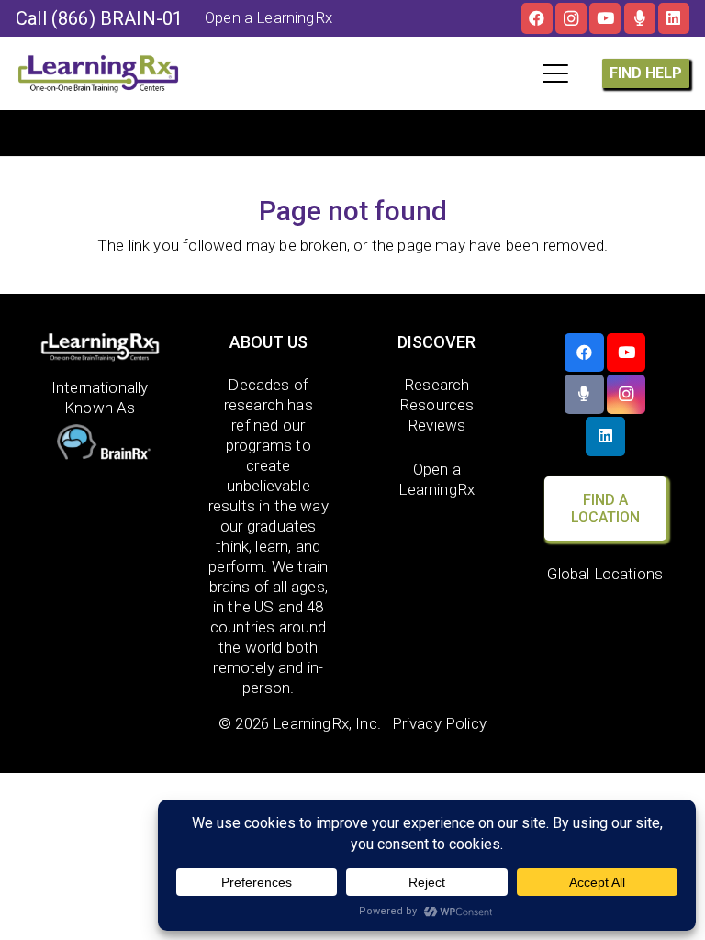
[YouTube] (605, 18)
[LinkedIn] (673, 18)
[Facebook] (537, 18)
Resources (437, 405)
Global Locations (605, 574)
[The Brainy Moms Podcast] (639, 18)
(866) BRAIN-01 (117, 18)
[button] (555, 73)
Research (436, 384)
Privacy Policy (439, 723)
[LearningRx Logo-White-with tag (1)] (100, 347)
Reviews (436, 425)
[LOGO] (98, 73)
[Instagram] (571, 18)
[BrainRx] (100, 444)
